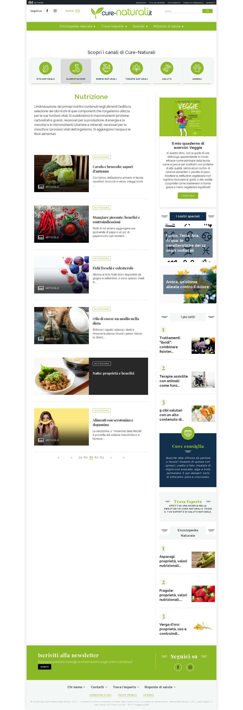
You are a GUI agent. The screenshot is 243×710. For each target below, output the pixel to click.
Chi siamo (74, 687)
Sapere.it (210, 3)
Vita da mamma (157, 3)
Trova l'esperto (112, 26)
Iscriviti (70, 11)
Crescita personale (193, 3)
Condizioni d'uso (100, 695)
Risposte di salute (167, 26)
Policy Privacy (127, 695)
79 (80, 457)
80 (86, 457)
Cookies (148, 695)
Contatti (97, 687)
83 (102, 457)
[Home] (121, 13)
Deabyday (141, 3)
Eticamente (174, 3)
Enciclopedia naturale (75, 26)
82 (97, 457)
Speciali (139, 26)
